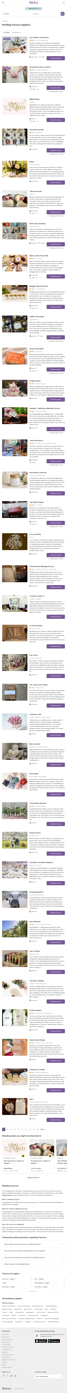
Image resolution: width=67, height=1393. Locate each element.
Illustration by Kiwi (36, 130)
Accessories (22, 1315)
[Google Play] (54, 1342)
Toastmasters (19, 1321)
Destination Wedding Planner (26, 1318)
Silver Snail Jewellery (37, 224)
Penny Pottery (35, 833)
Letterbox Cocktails (37, 1070)
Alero (31, 1099)
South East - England (8, 1279)
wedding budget (7, 1195)
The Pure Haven (35, 191)
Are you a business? (7, 1354)
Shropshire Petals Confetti (39, 67)
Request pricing (56, 58)
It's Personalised (35, 626)
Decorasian (33, 774)
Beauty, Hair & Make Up (8, 1306)
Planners (14, 1315)
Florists (11, 1312)
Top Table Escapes (36, 502)
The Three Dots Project (38, 685)
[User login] (63, 2)
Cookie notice (6, 1344)
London (4, 1283)
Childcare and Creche (39, 1321)
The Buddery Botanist (37, 803)
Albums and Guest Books (9, 1318)
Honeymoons (44, 1315)
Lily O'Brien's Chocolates (39, 37)
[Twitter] (7, 1375)
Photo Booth (5, 1315)
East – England (39, 1279)
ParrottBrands (35, 922)
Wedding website (7, 1367)
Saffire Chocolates (36, 317)
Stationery (53, 1309)
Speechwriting (38, 1309)
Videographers (30, 1312)
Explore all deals (32, 1177)
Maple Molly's (34, 99)
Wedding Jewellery (53, 1321)
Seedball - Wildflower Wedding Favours (44, 408)
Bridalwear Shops (7, 1309)
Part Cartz (33, 655)
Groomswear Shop (33, 1315)
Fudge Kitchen (35, 381)
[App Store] (41, 1342)
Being (31, 162)
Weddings (5, 21)
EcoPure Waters (35, 1010)
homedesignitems (36, 892)
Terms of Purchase (7, 1339)
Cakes (46, 1309)
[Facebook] (3, 1375)
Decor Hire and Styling (24, 1306)
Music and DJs (28, 1309)
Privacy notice (6, 1342)
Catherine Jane (35, 714)
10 (37, 1129)
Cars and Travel (40, 1312)
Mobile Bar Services (37, 1306)
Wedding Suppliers (8, 1303)
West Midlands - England (42, 1283)
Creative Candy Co (36, 596)
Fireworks (39, 1318)
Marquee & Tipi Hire (53, 1312)
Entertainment (18, 1309)
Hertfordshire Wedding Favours (41, 566)
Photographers (19, 1312)
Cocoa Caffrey (35, 534)
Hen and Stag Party (7, 1321)
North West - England (8, 1287)
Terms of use (5, 1337)
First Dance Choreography (51, 1318)
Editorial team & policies (8, 1360)
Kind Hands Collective (38, 473)
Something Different (51, 1306)
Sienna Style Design (37, 1040)
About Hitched (6, 1357)
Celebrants (28, 1321)
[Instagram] (15, 1375)
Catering (4, 1312)
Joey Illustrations (36, 440)
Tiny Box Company (36, 981)
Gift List (4, 1365)
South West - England (41, 1287)
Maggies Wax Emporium (38, 286)
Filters (7, 32)
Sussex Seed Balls (36, 349)
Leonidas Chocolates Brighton (41, 862)
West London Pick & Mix (38, 256)
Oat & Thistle (34, 951)
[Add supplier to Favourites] (25, 39)
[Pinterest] (11, 1375)
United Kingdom (43, 1376)
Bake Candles (34, 744)
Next (42, 1129)
